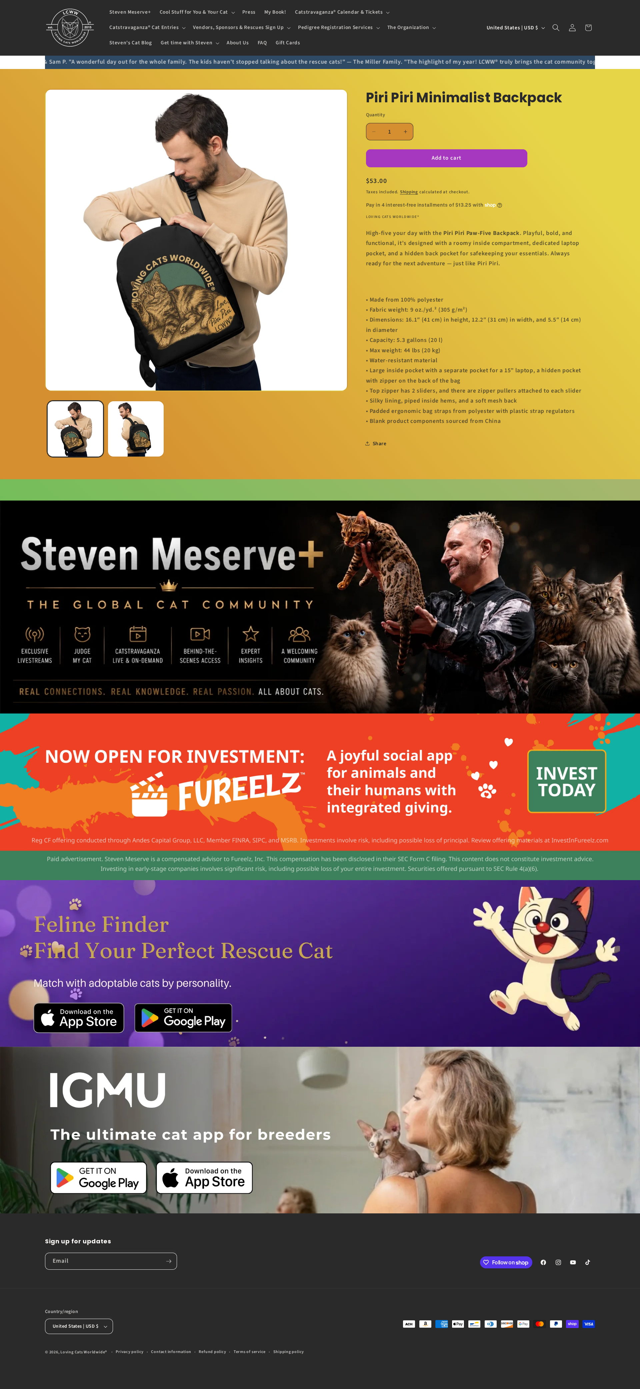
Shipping (409, 191)
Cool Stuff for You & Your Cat (194, 12)
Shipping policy (288, 1352)
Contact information (171, 1352)
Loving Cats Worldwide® (83, 1352)
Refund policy (212, 1352)
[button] (196, 12)
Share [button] (380, 443)
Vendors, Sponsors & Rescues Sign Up (238, 27)
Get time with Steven (186, 43)
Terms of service (250, 1352)
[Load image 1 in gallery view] (75, 429)
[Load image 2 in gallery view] (135, 429)
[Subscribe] (169, 1261)
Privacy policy (130, 1352)
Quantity (375, 115)
